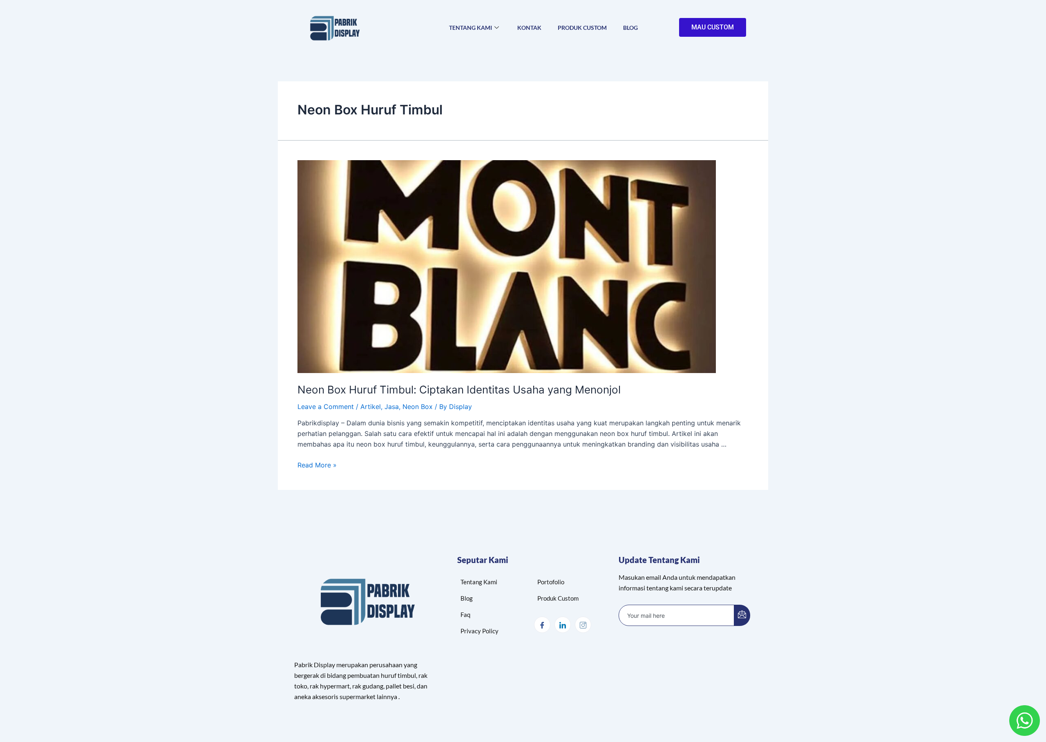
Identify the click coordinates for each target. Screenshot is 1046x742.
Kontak (529, 27)
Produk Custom (582, 27)
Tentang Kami (470, 27)
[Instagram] (583, 625)
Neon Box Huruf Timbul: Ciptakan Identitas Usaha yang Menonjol (459, 389)
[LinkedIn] (562, 625)
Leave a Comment (325, 406)
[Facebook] (542, 625)
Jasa (391, 406)
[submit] (742, 615)
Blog (630, 27)
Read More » (317, 465)
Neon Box (417, 406)
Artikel (370, 406)
